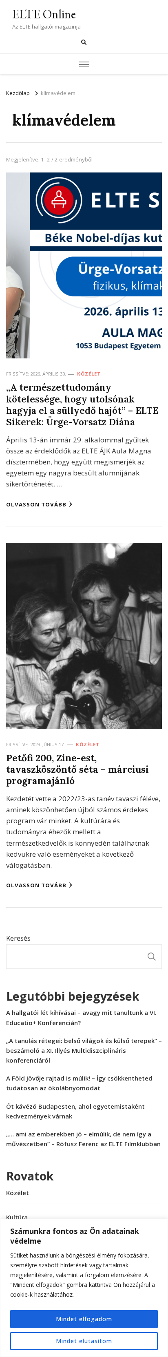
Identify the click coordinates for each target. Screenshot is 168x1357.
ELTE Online (44, 14)
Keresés (18, 938)
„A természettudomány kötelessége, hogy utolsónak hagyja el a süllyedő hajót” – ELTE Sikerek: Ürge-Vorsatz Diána (82, 404)
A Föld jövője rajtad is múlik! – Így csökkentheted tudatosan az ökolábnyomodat (79, 1083)
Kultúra (17, 1217)
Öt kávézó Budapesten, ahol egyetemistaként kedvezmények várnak (75, 1111)
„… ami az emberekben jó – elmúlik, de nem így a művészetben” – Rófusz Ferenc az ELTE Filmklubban (83, 1139)
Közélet (89, 374)
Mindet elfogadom (84, 1319)
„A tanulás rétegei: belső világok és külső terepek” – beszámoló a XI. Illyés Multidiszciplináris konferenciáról (84, 1050)
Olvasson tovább (36, 504)
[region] (84, 1288)
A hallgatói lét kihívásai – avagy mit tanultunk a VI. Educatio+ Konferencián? (81, 1017)
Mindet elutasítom (84, 1341)
